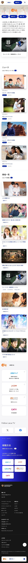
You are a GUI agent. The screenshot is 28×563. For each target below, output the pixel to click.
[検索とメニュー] (25, 2)
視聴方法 (17, 2)
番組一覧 (22, 16)
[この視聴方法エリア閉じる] (24, 559)
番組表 (9, 2)
